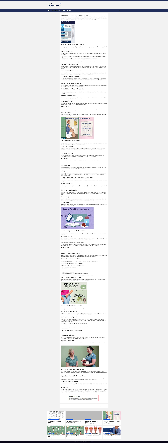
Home (49, 10)
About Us (63, 10)
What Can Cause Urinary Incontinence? (73, 421)
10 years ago (69, 422)
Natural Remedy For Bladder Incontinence (112, 435)
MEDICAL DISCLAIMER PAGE (56, 10)
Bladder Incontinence (51, 433)
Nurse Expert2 (55, 423)
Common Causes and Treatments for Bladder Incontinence (70, 406)
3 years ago (50, 423)
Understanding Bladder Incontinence (92, 435)
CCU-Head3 (73, 422)
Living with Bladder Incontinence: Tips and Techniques (98, 406)
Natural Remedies (112, 433)
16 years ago (106, 423)
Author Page (69, 10)
